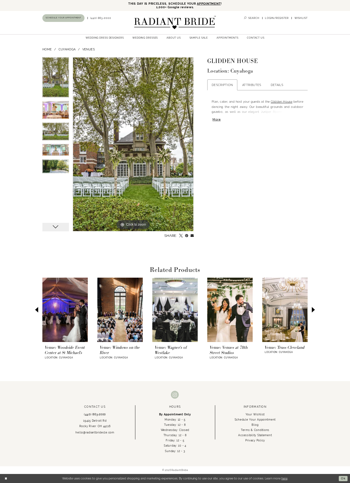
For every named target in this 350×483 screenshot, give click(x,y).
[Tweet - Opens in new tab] (181, 235)
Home (47, 49)
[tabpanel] (55, 79)
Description (222, 85)
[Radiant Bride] (175, 22)
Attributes (251, 85)
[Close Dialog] (6, 478)
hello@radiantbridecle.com (94, 432)
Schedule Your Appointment (255, 419)
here (284, 478)
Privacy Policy (255, 440)
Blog (255, 424)
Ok (343, 478)
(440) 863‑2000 (95, 414)
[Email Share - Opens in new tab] (192, 235)
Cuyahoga (67, 49)
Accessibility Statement (255, 435)
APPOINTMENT (209, 3)
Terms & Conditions (255, 430)
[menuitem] (64, 18)
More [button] (216, 119)
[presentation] (65, 310)
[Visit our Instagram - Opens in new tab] (175, 395)
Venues (88, 49)
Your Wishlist (255, 414)
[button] (276, 18)
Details (277, 85)
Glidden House (281, 101)
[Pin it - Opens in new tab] (186, 235)
